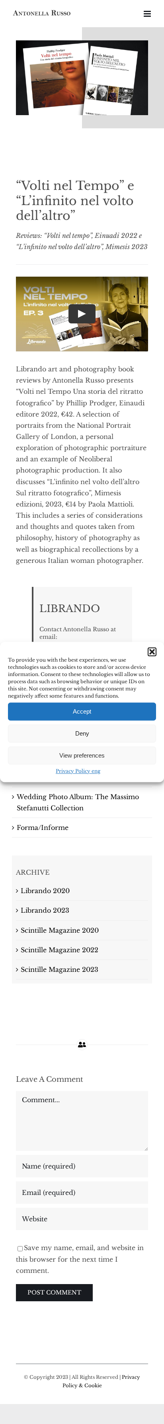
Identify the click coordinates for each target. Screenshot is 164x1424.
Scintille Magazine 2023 (59, 969)
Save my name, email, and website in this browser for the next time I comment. (80, 1259)
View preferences (82, 755)
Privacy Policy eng (78, 771)
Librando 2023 (45, 910)
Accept (82, 711)
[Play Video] (82, 314)
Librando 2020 (45, 891)
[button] (152, 652)
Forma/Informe (42, 828)
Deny (82, 733)
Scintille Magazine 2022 (59, 950)
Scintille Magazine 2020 (60, 930)
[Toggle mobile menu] (148, 14)
